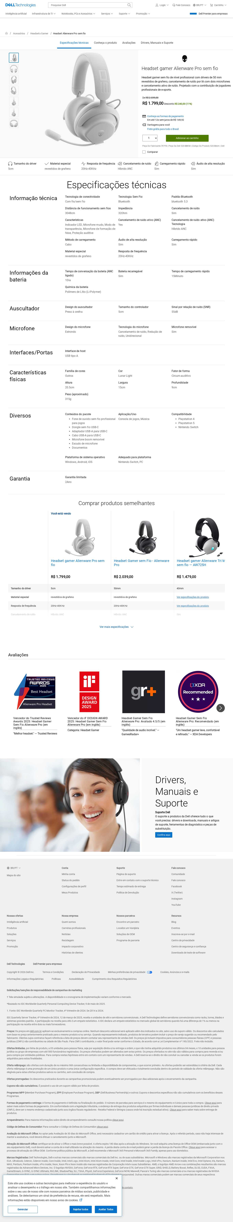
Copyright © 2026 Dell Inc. (20, 972)
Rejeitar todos (80, 1209)
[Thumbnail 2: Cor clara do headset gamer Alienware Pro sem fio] (13, 68)
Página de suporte (126, 874)
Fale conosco (178, 880)
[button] (162, 5)
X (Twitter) (177, 892)
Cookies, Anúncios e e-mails (174, 972)
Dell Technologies (16, 964)
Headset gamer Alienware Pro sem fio (78, 563)
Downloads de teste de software (188, 952)
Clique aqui (210, 1102)
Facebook (176, 886)
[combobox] (90, 5)
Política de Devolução (127, 892)
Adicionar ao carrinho (187, 138)
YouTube (176, 904)
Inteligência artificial (17, 922)
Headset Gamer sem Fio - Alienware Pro (141, 563)
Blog (173, 922)
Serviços (11, 940)
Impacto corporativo (72, 946)
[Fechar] (116, 1178)
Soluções (11, 934)
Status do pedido (71, 880)
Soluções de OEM (125, 934)
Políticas (56, 979)
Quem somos (69, 922)
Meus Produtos (70, 892)
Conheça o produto (105, 42)
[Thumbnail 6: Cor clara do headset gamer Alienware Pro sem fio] (13, 112)
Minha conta (68, 874)
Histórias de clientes (72, 952)
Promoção (12, 946)
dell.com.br (36, 1031)
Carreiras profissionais (74, 928)
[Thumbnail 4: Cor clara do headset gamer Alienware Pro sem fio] (13, 90)
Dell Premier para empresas (213, 13)
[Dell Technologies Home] (20, 5)
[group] (83, 99)
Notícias (66, 934)
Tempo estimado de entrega (131, 886)
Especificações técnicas (74, 42)
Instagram (177, 898)
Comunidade (178, 874)
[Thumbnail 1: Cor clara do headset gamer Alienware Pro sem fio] (13, 57)
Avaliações (128, 42)
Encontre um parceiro (127, 922)
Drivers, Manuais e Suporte (157, 42)
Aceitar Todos (106, 1209)
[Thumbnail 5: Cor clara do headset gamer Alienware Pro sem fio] (13, 101)
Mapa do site (13, 875)
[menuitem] (44, 14)
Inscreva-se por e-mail (182, 934)
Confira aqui (163, 834)
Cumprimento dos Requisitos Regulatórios (114, 979)
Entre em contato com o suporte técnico (137, 880)
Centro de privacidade (182, 940)
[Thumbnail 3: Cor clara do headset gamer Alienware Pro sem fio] (13, 79)
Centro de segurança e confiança (188, 946)
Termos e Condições (53, 972)
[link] (181, 5)
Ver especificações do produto (193, 597)
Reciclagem (68, 940)
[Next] (220, 708)
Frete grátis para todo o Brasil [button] (163, 129)
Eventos (175, 928)
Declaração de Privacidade (86, 972)
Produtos (12, 928)
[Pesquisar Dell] (129, 5)
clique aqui (117, 1120)
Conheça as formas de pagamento (165, 116)
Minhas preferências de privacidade (127, 972)
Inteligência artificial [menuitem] (16, 13)
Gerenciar (23, 1209)
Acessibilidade (76, 979)
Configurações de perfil (74, 886)
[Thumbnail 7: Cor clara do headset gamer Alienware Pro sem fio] (13, 123)
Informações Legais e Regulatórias (25, 979)
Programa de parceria (128, 940)
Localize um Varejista (127, 928)
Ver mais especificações (114, 626)
